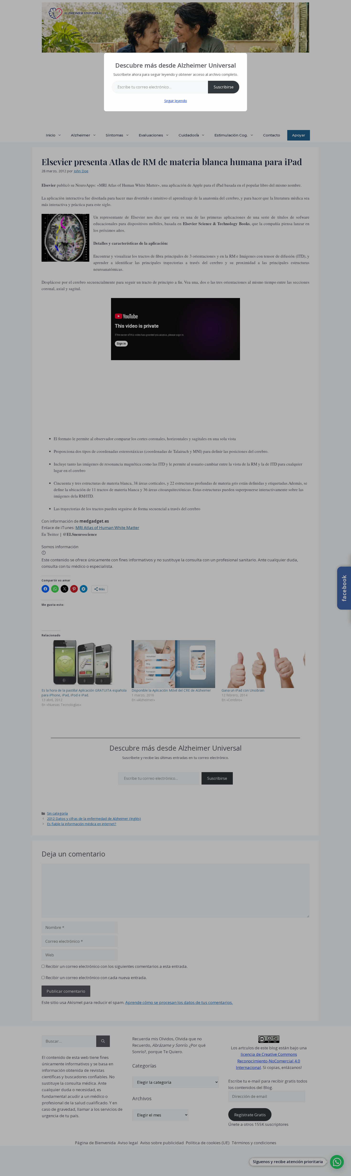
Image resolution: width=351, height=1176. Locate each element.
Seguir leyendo (175, 100)
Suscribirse (224, 87)
